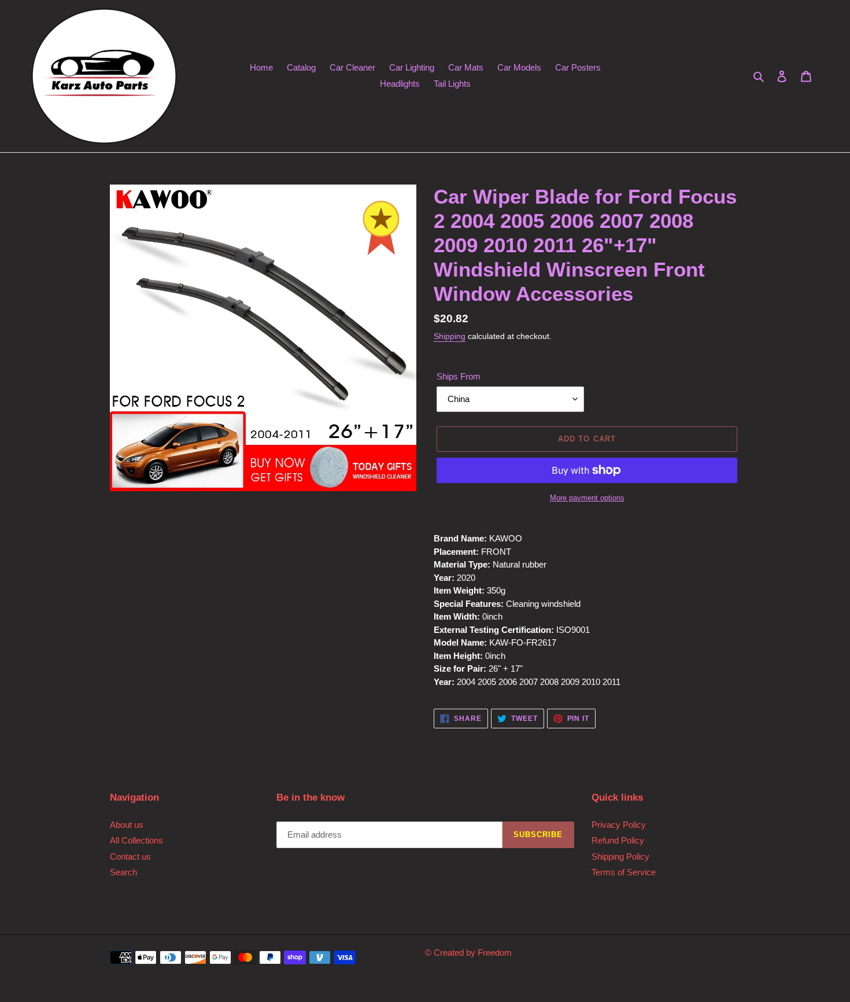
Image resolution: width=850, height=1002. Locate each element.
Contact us (130, 856)
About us (126, 825)
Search (123, 872)
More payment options (587, 497)
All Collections (136, 840)
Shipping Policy (620, 856)
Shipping (449, 336)
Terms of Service (624, 872)
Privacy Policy (619, 825)
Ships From (459, 376)
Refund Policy (618, 840)
